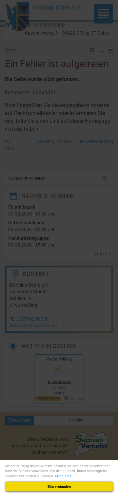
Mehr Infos (63, 475)
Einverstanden (59, 486)
